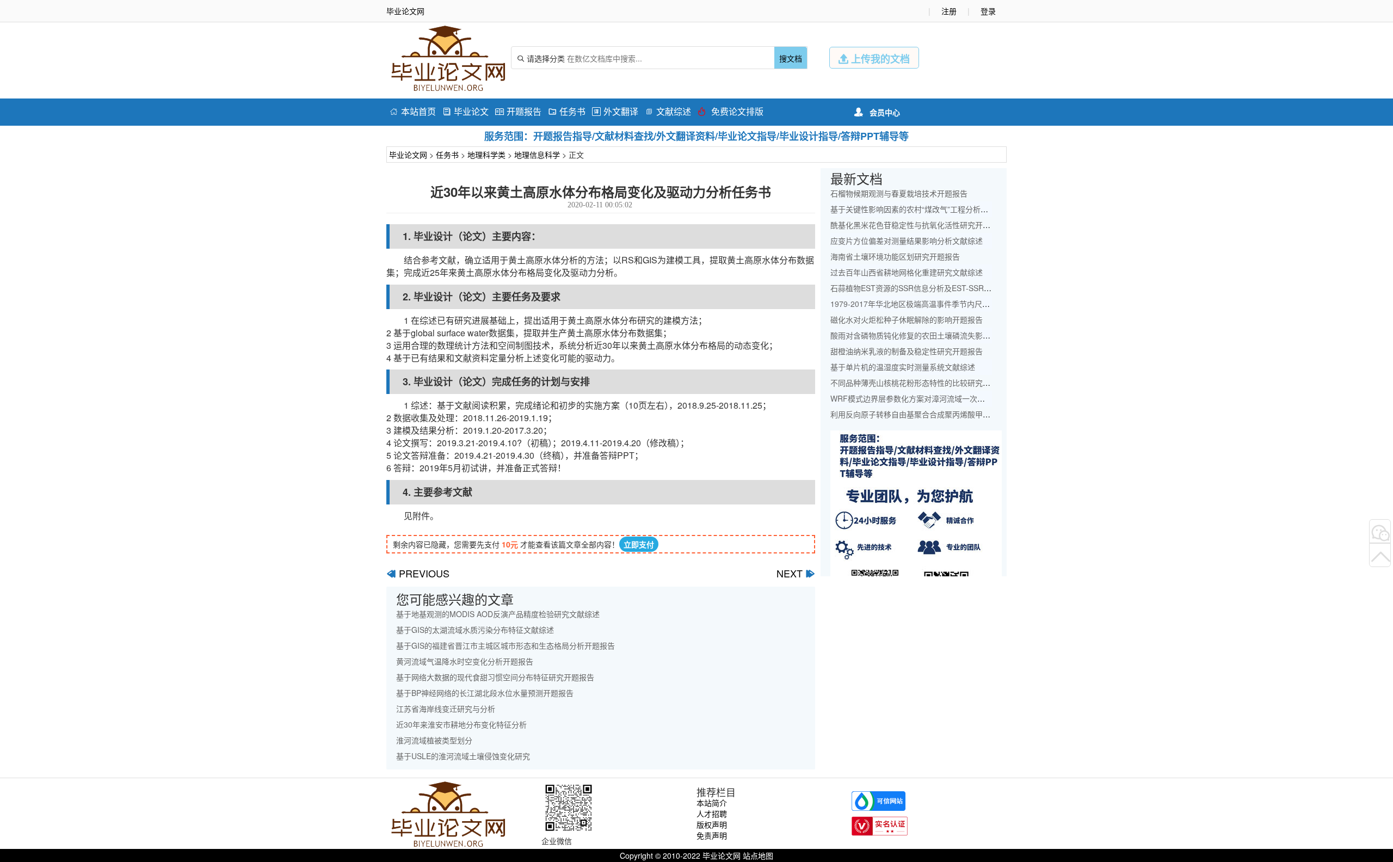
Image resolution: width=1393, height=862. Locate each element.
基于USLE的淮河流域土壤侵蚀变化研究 (463, 755)
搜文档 (790, 58)
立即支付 (639, 544)
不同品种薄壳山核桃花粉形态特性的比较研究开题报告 (921, 382)
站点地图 (758, 855)
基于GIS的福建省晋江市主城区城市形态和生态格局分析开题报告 (505, 645)
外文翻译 (615, 111)
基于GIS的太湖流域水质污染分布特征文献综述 (475, 629)
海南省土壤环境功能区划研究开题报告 (895, 256)
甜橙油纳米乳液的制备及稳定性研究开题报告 (906, 351)
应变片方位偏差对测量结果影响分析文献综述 (906, 240)
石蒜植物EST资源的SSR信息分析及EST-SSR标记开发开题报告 (937, 287)
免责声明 (711, 835)
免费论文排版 (730, 111)
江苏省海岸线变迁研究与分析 (445, 708)
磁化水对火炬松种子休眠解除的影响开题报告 (906, 319)
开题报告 (518, 111)
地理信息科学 (537, 154)
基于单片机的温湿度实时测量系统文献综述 (902, 366)
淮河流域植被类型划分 (434, 740)
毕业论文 (465, 111)
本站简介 (711, 802)
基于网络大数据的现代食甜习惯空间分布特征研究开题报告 (495, 677)
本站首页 (413, 111)
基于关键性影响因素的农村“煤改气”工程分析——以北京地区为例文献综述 (955, 209)
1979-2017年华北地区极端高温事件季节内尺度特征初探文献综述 (940, 303)
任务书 (566, 111)
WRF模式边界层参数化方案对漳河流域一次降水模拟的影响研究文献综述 (953, 398)
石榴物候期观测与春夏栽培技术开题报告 (898, 193)
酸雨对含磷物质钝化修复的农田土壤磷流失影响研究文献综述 (933, 335)
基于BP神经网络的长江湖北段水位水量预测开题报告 (485, 692)
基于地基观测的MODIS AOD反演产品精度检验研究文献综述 (498, 613)
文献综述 (668, 111)
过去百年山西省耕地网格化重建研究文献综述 (906, 272)
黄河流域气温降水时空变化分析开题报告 (464, 661)
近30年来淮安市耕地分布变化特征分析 (461, 724)
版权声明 (711, 824)
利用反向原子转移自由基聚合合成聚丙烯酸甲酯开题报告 (925, 414)
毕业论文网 (408, 154)
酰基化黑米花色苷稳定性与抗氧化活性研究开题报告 (918, 224)
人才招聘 (711, 813)
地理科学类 (486, 154)
